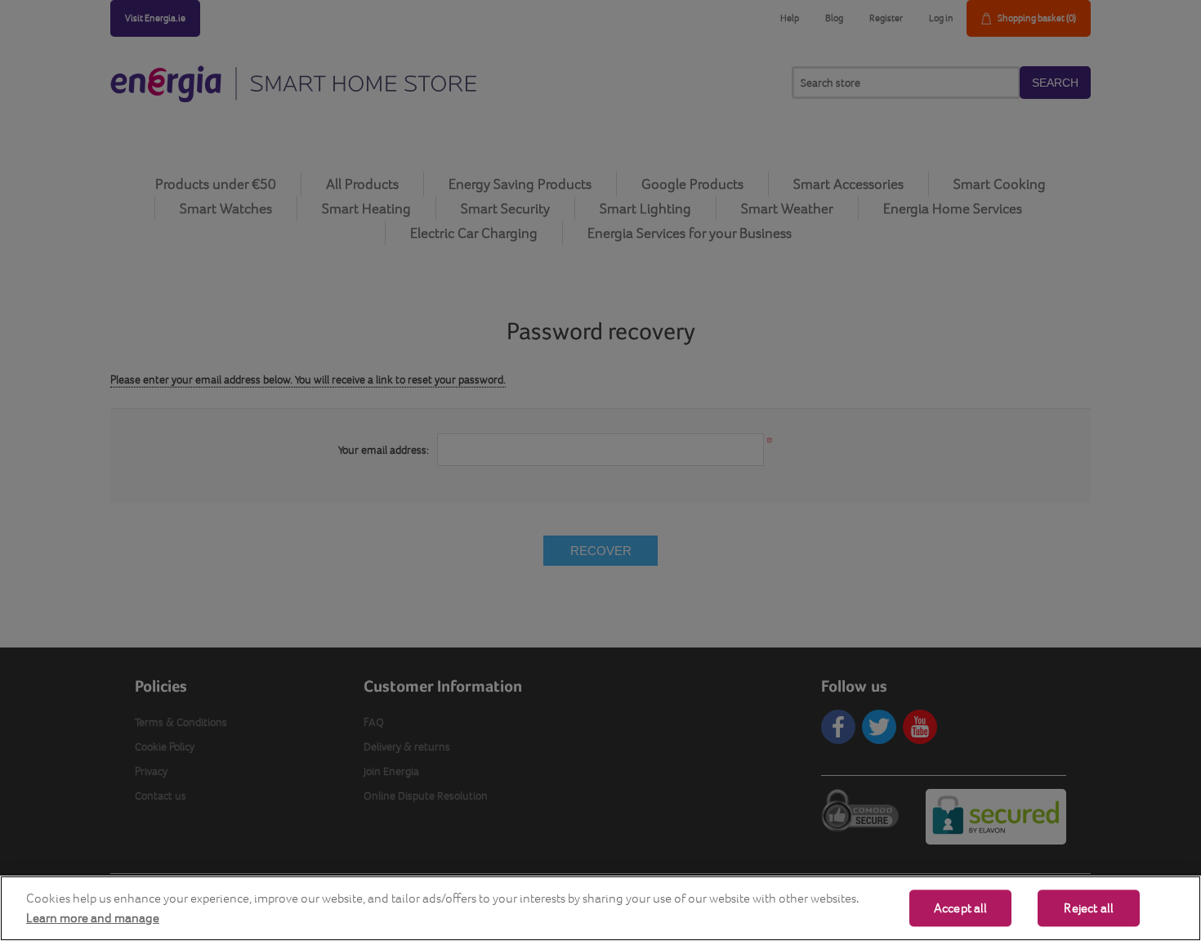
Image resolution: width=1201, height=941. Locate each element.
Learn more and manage (92, 917)
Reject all (1089, 908)
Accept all (961, 908)
